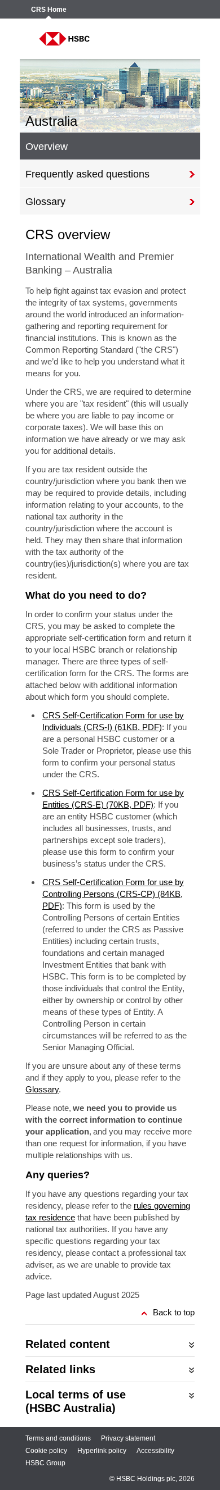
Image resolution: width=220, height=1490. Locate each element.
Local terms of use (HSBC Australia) (75, 1401)
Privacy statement (128, 1438)
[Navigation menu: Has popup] (179, 39)
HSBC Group (45, 1463)
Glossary (42, 1089)
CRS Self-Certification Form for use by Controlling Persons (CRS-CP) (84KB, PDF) (113, 893)
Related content (67, 1344)
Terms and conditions (58, 1438)
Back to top (174, 1312)
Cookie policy (46, 1451)
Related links (60, 1369)
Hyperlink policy (101, 1451)
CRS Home (49, 9)
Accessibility (155, 1451)
